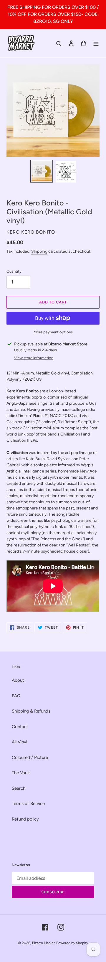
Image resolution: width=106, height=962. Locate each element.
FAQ (16, 695)
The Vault (21, 772)
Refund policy (25, 819)
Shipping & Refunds (31, 711)
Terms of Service (28, 803)
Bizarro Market (43, 943)
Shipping (39, 251)
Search (18, 788)
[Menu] (96, 43)
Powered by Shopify (72, 943)
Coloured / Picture (30, 757)
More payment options (53, 332)
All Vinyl (19, 742)
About (18, 680)
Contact (20, 726)
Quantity (13, 271)
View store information (33, 358)
